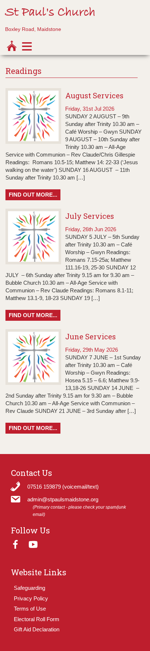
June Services (90, 336)
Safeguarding (29, 588)
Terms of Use (30, 608)
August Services (94, 95)
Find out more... (33, 195)
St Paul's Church (50, 12)
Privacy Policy (31, 598)
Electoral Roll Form (36, 619)
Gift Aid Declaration (36, 629)
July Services (89, 216)
